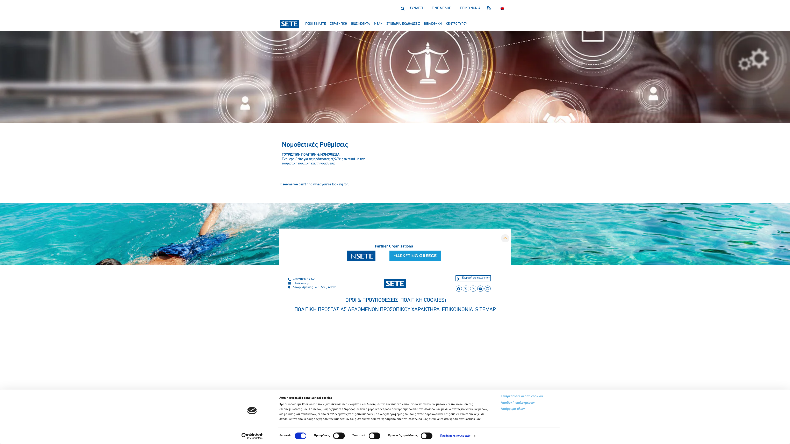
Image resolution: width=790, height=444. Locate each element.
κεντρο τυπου (456, 23)
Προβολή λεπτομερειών (455, 435)
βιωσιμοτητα (360, 23)
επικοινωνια (457, 310)
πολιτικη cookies (422, 300)
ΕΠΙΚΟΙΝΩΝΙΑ (470, 8)
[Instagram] (487, 289)
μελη (378, 23)
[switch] (339, 435)
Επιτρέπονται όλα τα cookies (522, 396)
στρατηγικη (338, 23)
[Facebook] (459, 289)
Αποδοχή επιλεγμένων (518, 403)
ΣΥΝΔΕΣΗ (417, 8)
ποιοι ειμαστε (315, 23)
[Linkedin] (473, 289)
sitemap (485, 310)
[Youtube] (480, 289)
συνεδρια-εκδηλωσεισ (403, 23)
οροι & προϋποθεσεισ (371, 300)
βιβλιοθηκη (433, 23)
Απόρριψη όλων (513, 409)
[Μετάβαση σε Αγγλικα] (502, 8)
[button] (402, 8)
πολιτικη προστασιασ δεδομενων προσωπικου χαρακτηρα (367, 310)
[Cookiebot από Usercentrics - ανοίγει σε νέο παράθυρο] (252, 436)
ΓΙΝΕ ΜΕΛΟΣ (441, 8)
